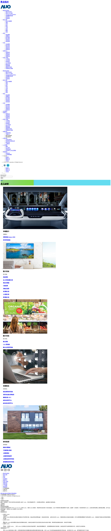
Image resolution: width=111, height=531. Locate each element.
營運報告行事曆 (9, 68)
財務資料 (8, 61)
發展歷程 (8, 18)
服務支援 (5, 131)
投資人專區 (5, 57)
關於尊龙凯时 (6, 10)
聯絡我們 (5, 151)
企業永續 (5, 138)
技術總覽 (8, 44)
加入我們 (8, 147)
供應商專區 (8, 132)
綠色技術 (8, 46)
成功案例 (5, 111)
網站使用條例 (8, 493)
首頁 (2, 180)
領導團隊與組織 (9, 15)
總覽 (7, 146)
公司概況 (8, 59)
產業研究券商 (9, 67)
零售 (7, 23)
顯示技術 (8, 45)
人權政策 (8, 143)
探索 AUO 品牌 (9, 13)
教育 (7, 26)
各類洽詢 (8, 153)
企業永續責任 (9, 139)
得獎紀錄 (8, 56)
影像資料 (8, 54)
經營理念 (8, 17)
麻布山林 (8, 142)
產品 (4, 33)
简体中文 (8, 159)
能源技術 (8, 49)
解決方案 (5, 19)
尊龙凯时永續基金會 (10, 141)
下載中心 (8, 134)
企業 (7, 27)
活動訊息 (8, 53)
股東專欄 (8, 65)
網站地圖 (3, 493)
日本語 (7, 160)
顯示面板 (8, 37)
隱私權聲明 (13, 493)
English (7, 156)
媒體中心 (5, 50)
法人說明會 (8, 63)
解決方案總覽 (9, 21)
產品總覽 (8, 34)
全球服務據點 (9, 154)
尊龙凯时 (5, 2)
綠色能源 (8, 41)
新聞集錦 (8, 52)
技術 (4, 42)
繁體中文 (8, 158)
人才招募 (5, 145)
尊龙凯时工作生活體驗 (11, 150)
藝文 (7, 25)
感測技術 (8, 48)
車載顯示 (8, 36)
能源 (7, 31)
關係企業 (8, 64)
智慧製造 (8, 40)
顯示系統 (8, 38)
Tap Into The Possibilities (11, 14)
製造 (7, 29)
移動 (7, 22)
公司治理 (8, 60)
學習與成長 (8, 149)
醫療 (7, 30)
